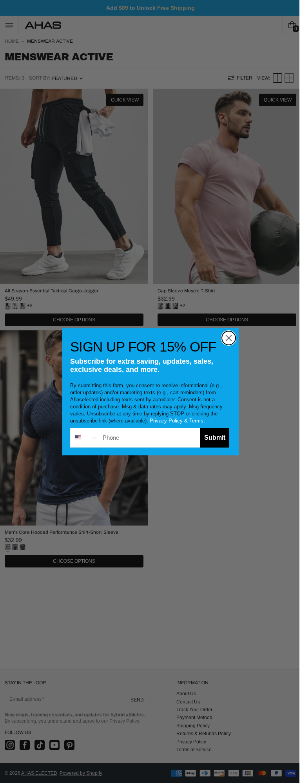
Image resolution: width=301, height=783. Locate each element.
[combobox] (82, 437)
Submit (212, 437)
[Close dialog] (226, 338)
